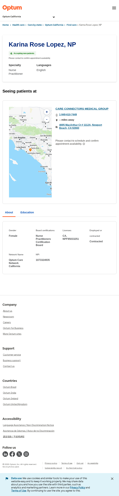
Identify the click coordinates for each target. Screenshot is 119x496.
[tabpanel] (59, 247)
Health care (18, 25)
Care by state (35, 25)
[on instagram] (26, 454)
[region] (30, 152)
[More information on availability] (84, 144)
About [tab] (9, 212)
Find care (72, 25)
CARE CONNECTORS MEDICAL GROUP (81, 108)
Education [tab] (27, 212)
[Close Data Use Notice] (112, 479)
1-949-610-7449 (68, 114)
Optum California (11, 16)
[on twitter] (19, 454)
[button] (30, 150)
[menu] (114, 8)
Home (5, 25)
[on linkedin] (5, 454)
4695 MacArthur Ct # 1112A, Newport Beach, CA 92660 (80, 126)
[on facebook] (12, 454)
